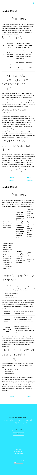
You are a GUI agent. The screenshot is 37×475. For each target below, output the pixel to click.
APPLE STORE (18, 429)
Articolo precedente (11, 178)
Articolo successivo (29, 178)
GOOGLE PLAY (18, 434)
